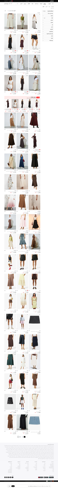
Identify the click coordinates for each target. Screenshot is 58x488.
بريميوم (25, 3)
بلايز (21, 449)
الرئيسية (52, 6)
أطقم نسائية (14, 454)
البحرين (53, 470)
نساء (49, 6)
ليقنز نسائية (42, 457)
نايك (19, 445)
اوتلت (32, 3)
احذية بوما (26, 445)
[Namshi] (52, 1)
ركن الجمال (36, 3)
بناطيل (20, 449)
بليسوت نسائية (10, 454)
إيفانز (34, 445)
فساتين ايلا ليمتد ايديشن (51, 454)
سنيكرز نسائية (31, 454)
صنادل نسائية (52, 457)
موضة (45, 3)
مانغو (29, 453)
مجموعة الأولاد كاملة (10, 472)
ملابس (46, 6)
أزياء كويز (42, 453)
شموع (7, 449)
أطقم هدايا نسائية (42, 458)
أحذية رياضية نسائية (36, 454)
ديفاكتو (17, 445)
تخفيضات (36, 469)
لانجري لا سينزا (38, 453)
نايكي (47, 453)
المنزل (21, 3)
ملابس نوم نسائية (21, 457)
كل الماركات (44, 470)
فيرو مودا (10, 445)
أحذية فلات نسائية (28, 454)
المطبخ (45, 457)
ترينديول (23, 445)
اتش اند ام (47, 454)
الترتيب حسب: (13, 10)
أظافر (38, 458)
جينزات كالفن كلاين (48, 457)
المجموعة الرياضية (10, 469)
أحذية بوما (49, 453)
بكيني (23, 449)
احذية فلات (46, 449)
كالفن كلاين (6, 445)
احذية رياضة (52, 449)
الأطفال (29, 3)
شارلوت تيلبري (43, 454)
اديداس (53, 445)
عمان (53, 471)
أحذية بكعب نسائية (23, 454)
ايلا (29, 445)
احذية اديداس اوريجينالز (41, 445)
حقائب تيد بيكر (18, 453)
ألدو (21, 453)
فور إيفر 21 (44, 453)
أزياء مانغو (27, 453)
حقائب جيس (15, 453)
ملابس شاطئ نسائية (16, 457)
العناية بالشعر (26, 449)
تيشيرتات (16, 449)
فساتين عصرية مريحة (51, 458)
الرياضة (41, 3)
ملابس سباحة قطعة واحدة (37, 457)
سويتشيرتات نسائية (46, 458)
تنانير (43, 6)
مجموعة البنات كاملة (10, 471)
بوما (28, 445)
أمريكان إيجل (52, 453)
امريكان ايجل (32, 445)
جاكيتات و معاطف (12, 449)
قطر (53, 469)
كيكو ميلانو (37, 445)
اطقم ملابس (35, 449)
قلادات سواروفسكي (11, 453)
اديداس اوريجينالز (46, 445)
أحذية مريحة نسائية (18, 454)
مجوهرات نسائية (28, 457)
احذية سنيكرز (49, 449)
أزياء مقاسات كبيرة (12, 457)
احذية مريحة (38, 449)
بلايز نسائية (40, 454)
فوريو (12, 445)
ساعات (9, 449)
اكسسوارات (29, 449)
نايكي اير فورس (24, 453)
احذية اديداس (50, 445)
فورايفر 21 (15, 445)
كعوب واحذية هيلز (42, 449)
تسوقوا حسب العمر (10, 470)
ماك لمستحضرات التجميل (33, 453)
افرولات (32, 449)
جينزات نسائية (32, 457)
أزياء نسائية (25, 457)
